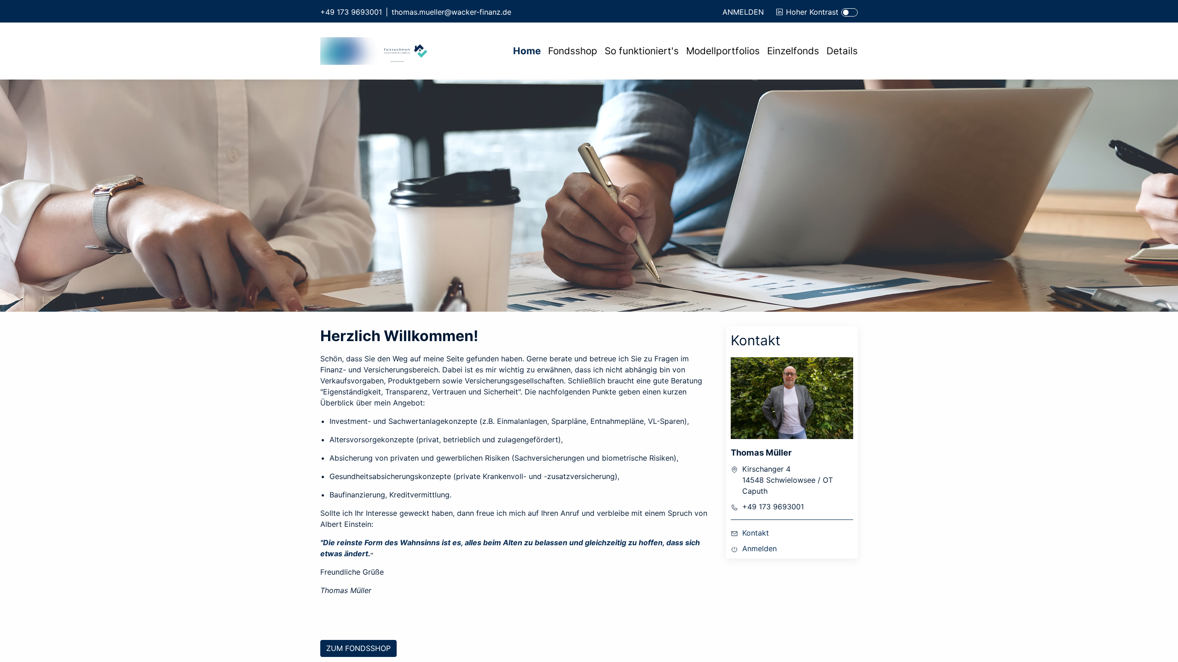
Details (842, 51)
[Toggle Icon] (849, 12)
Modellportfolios (723, 51)
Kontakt (755, 532)
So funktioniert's (642, 51)
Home (527, 51)
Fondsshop (572, 51)
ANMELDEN (743, 12)
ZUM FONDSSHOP (358, 648)
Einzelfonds (793, 51)
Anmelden (759, 548)
